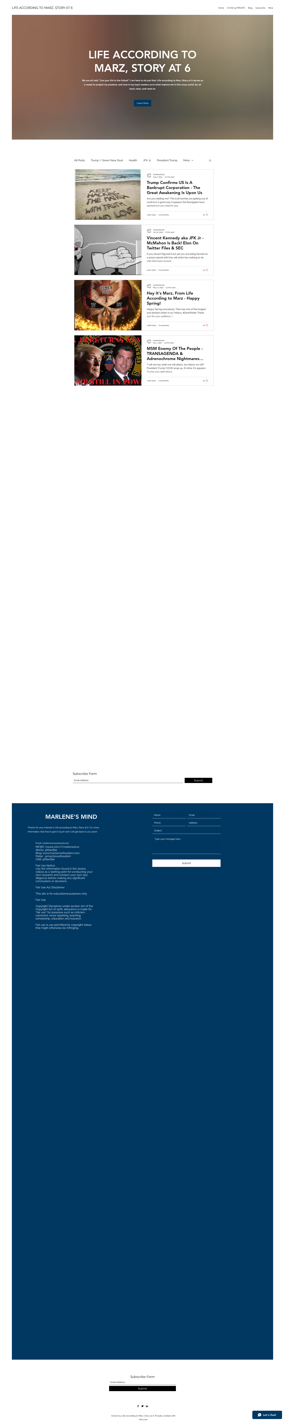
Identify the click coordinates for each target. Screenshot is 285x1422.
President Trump (167, 160)
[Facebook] (138, 1406)
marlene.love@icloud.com (55, 843)
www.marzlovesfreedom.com (61, 853)
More (186, 160)
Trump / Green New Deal (107, 160)
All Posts (79, 160)
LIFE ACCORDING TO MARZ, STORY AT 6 (42, 8)
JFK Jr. (147, 160)
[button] (142, 103)
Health (133, 160)
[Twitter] (142, 1406)
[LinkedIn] (146, 1406)
